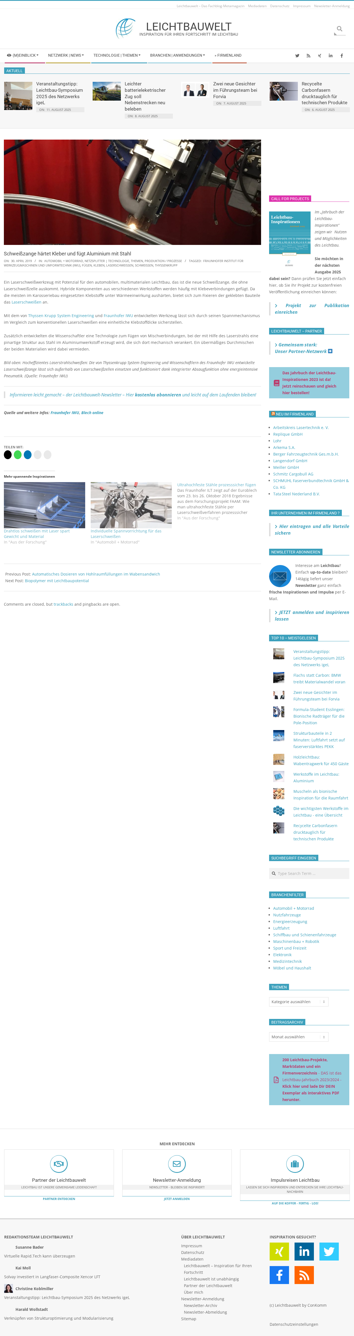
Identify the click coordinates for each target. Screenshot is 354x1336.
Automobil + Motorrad (63, 261)
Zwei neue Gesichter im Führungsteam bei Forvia (235, 90)
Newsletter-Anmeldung (177, 1180)
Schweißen (144, 265)
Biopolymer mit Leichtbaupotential (57, 580)
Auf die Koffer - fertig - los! (295, 1203)
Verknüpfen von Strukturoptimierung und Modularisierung (58, 1318)
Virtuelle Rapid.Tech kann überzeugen (39, 1256)
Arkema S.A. (284, 447)
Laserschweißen (119, 265)
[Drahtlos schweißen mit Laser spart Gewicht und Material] (44, 505)
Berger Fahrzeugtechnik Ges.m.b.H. (306, 454)
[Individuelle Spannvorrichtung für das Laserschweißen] (131, 505)
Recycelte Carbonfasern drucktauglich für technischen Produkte (315, 832)
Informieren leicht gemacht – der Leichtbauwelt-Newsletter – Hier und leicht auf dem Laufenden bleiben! (133, 395)
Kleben (99, 265)
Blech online (92, 412)
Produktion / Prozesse (163, 261)
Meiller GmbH (286, 467)
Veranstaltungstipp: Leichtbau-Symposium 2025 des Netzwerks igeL (319, 658)
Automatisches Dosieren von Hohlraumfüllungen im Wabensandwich (96, 574)
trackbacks (63, 604)
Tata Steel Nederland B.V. (296, 493)
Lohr (277, 440)
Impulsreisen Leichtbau (295, 1180)
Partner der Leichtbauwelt (59, 1180)
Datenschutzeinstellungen (294, 1324)
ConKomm (317, 1305)
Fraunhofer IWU (118, 315)
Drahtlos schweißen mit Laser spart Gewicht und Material (37, 533)
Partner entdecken (59, 1199)
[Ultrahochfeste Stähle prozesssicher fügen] (220, 501)
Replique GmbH (288, 434)
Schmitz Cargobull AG (293, 474)
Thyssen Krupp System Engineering (61, 315)
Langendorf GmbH (290, 460)
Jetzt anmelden (177, 1199)
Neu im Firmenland (295, 414)
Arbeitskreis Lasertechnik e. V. (301, 427)
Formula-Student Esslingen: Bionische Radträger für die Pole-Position (319, 716)
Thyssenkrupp (166, 265)
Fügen (87, 265)
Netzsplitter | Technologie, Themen (114, 261)
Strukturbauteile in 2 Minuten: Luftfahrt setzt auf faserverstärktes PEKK (319, 740)
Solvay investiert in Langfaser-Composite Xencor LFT (52, 1276)
